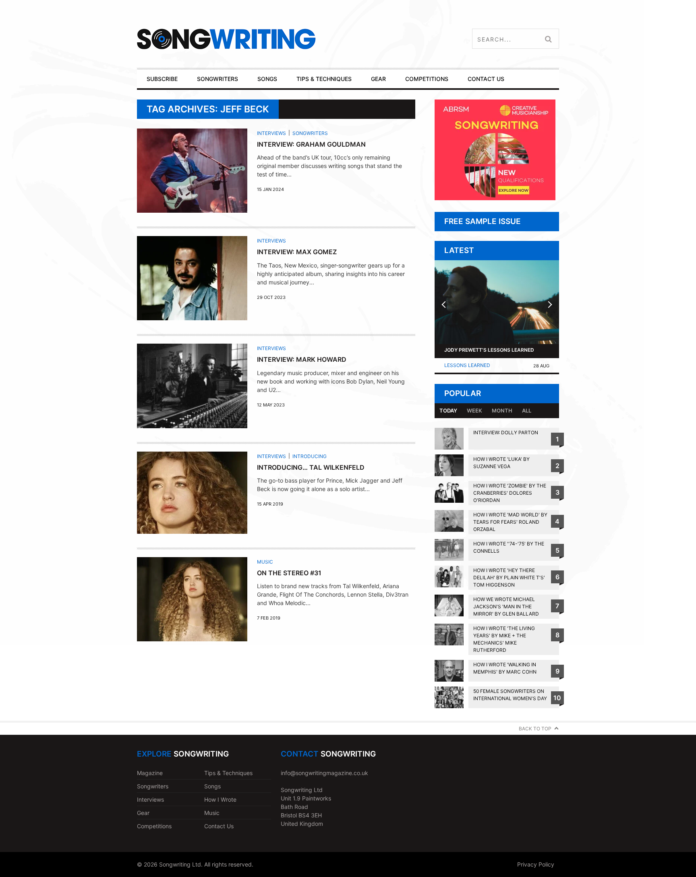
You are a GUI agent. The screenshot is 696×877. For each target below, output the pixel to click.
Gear (143, 812)
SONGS (267, 78)
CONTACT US (486, 78)
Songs (212, 786)
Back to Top (535, 729)
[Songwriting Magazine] (274, 39)
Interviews (271, 133)
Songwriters (310, 133)
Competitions (154, 826)
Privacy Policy (535, 864)
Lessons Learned (467, 365)
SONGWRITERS (217, 78)
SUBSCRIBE (162, 78)
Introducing (309, 456)
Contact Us (219, 826)
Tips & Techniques (228, 772)
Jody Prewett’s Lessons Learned (489, 350)
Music (265, 562)
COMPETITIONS (426, 78)
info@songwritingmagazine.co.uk (324, 772)
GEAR (378, 78)
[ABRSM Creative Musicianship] (495, 198)
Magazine (150, 772)
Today (448, 410)
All (526, 410)
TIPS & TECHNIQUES (324, 78)
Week (474, 410)
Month (502, 410)
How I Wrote (220, 799)
